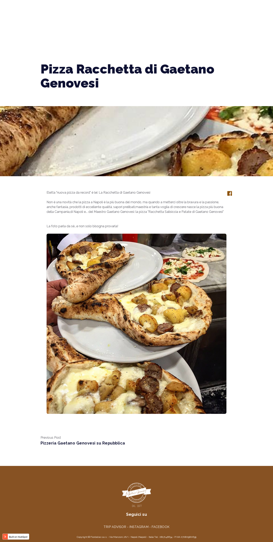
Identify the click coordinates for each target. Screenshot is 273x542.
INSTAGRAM (138, 527)
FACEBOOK (160, 527)
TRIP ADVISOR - (116, 527)
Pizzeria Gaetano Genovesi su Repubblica (83, 443)
